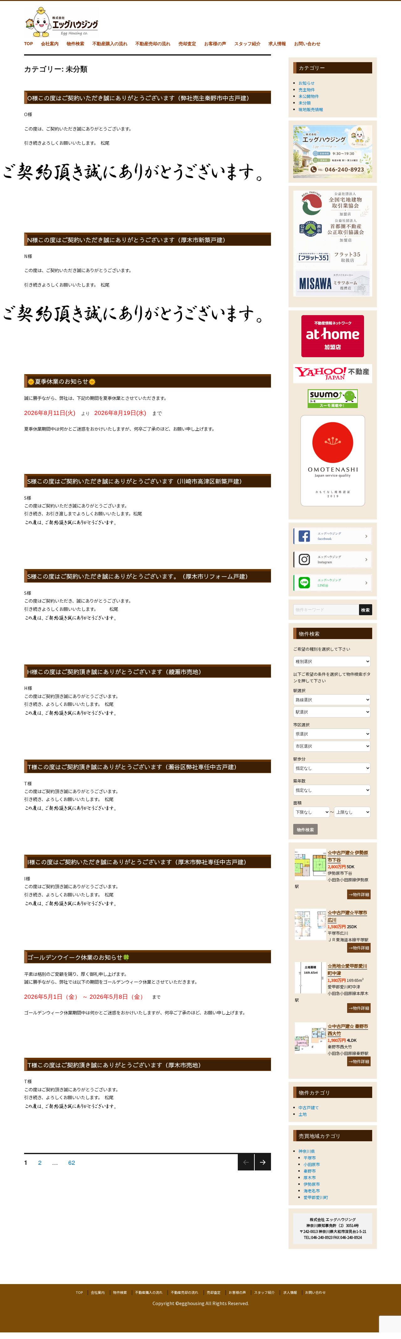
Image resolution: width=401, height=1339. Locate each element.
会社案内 (50, 43)
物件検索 (75, 43)
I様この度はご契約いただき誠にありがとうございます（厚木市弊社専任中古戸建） (138, 862)
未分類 (305, 103)
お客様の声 (215, 43)
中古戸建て (309, 1107)
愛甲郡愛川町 (316, 1197)
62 (72, 1162)
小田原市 (312, 1164)
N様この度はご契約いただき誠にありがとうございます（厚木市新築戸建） (127, 240)
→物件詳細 (359, 894)
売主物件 (307, 90)
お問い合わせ (307, 43)
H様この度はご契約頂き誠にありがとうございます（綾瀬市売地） (115, 672)
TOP (28, 43)
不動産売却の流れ (152, 43)
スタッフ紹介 (247, 43)
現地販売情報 (311, 109)
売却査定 (187, 43)
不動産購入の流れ (110, 43)
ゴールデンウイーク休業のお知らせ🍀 (78, 957)
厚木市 (310, 1177)
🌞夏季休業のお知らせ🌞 (61, 381)
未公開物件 (309, 96)
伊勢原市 (312, 1184)
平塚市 (310, 1158)
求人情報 (277, 43)
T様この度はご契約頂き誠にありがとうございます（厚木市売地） (115, 1065)
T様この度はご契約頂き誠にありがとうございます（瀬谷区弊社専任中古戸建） (133, 767)
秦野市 (310, 1171)
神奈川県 (307, 1151)
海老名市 (312, 1191)
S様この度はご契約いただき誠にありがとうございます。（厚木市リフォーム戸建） (139, 576)
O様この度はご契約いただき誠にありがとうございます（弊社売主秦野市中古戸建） (139, 98)
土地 (303, 1114)
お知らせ (307, 83)
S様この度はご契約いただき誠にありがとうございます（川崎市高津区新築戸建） (136, 481)
